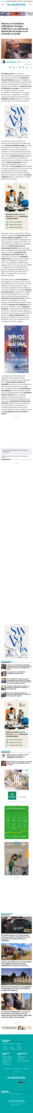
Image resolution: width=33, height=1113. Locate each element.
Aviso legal (21, 1058)
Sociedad (19, 1047)
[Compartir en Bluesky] (20, 67)
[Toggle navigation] (2, 4)
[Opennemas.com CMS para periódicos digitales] (16, 1102)
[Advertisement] (16, 430)
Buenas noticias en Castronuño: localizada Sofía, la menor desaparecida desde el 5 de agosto (19, 763)
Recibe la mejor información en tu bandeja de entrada (14, 456)
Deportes (4, 1049)
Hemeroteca (7, 1068)
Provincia (14, 1)
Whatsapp (25, 450)
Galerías (19, 1049)
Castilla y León (22, 1)
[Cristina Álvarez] (3, 61)
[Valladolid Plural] (16, 5)
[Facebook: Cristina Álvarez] (19, 61)
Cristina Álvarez (11, 61)
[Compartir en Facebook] (13, 67)
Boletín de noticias (17, 1068)
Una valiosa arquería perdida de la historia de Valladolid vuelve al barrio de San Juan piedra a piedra (19, 694)
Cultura (12, 1047)
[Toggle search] (30, 4)
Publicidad (26, 1068)
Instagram (5, 452)
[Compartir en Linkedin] (26, 67)
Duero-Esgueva (6, 1064)
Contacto (16, 1071)
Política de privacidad (23, 1060)
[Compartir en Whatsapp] (30, 67)
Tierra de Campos (7, 1058)
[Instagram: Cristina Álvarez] (21, 61)
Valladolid (8, 1)
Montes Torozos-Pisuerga (7, 1061)
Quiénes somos (22, 1056)
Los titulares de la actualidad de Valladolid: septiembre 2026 (16, 672)
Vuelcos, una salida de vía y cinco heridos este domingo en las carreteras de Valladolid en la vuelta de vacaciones (16, 963)
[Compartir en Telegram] (23, 67)
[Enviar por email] (10, 67)
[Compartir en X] (16, 67)
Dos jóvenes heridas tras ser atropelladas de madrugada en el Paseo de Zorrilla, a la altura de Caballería (16, 988)
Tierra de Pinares (7, 1056)
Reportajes (13, 1049)
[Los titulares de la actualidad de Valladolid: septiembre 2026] (3, 673)
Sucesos (29, 1)
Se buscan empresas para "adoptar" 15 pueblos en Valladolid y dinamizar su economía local (18, 687)
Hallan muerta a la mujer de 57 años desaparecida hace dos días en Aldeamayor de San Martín (17, 756)
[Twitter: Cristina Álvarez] (17, 61)
